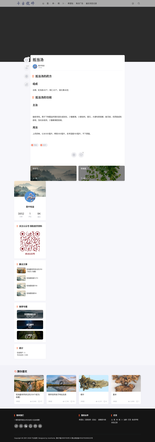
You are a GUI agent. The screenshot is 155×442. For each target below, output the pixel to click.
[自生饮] (53, 173)
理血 (35, 145)
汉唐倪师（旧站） (91, 420)
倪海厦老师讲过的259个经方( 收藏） (28, 395)
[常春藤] (101, 173)
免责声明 (135, 420)
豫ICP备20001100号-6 (63, 438)
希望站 (70, 3)
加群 (125, 420)
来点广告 (79, 3)
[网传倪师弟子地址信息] (61, 383)
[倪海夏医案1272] (30, 278)
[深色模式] (133, 3)
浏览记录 (114, 422)
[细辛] (93, 383)
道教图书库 (102, 420)
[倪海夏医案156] (30, 286)
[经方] (30, 335)
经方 (44, 145)
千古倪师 (34, 438)
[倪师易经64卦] (30, 314)
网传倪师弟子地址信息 (57, 394)
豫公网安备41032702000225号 (82, 438)
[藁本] (126, 383)
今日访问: (20, 355)
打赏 (129, 420)
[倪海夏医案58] (30, 293)
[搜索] (139, 3)
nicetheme (51, 438)
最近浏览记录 (91, 3)
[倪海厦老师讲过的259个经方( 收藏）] (30, 270)
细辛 (82, 394)
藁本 (115, 394)
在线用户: (20, 353)
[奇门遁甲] (30, 324)
